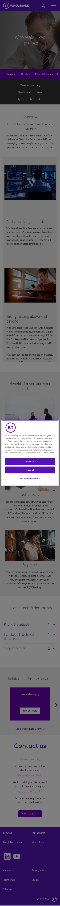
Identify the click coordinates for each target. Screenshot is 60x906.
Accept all (30, 461)
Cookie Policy (48, 452)
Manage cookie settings (30, 478)
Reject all (30, 470)
